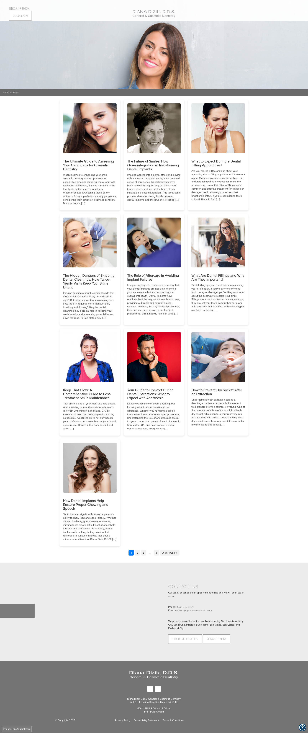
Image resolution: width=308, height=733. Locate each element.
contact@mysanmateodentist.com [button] (193, 610)
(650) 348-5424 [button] (185, 606)
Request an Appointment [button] (16, 729)
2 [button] (137, 552)
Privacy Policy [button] (122, 720)
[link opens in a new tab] (150, 689)
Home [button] (6, 92)
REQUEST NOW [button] (217, 639)
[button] (154, 13)
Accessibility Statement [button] (146, 720)
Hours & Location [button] (185, 639)
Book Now (20, 16)
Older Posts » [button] (170, 552)
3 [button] (143, 552)
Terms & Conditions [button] (173, 720)
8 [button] (156, 552)
